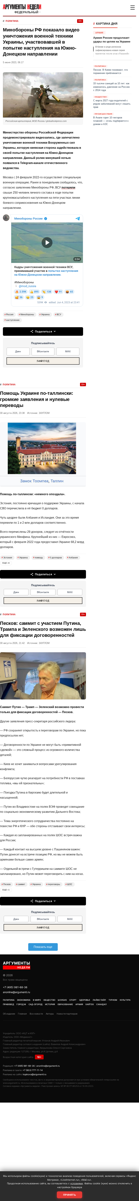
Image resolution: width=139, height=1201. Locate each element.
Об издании (9, 1013)
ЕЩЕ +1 (6, 890)
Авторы (50, 1013)
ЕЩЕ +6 (6, 563)
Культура (125, 1000)
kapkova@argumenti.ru (34, 1074)
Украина (44, 314)
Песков (6, 884)
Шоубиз (62, 1000)
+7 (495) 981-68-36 (15, 987)
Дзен (18, 351)
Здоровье (84, 1000)
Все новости (36, 1013)
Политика (12, 21)
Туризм (113, 1000)
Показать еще (43, 946)
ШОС (69, 884)
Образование (65, 1004)
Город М (21, 1004)
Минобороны (26, 314)
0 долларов (55, 557)
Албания (72, 557)
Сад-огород (36, 1004)
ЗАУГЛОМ (44, 413)
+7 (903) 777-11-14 (33, 1070)
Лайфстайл (99, 1000)
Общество (49, 1000)
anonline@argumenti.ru (16, 992)
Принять (69, 1194)
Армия (79, 1004)
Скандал (101, 1004)
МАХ (68, 351)
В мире (37, 1000)
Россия (9, 314)
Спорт (73, 1000)
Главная (22, 1013)
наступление (12, 320)
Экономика (23, 1000)
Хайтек (89, 1004)
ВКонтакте (43, 351)
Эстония (7, 557)
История (50, 1004)
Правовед (8, 1004)
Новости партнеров (67, 1013)
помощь (38, 557)
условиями (76, 1183)
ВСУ (58, 314)
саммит (20, 884)
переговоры (53, 884)
